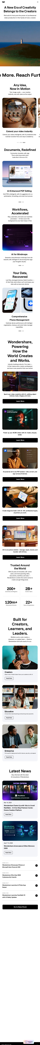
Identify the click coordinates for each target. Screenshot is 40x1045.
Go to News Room (20, 907)
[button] (19, 142)
